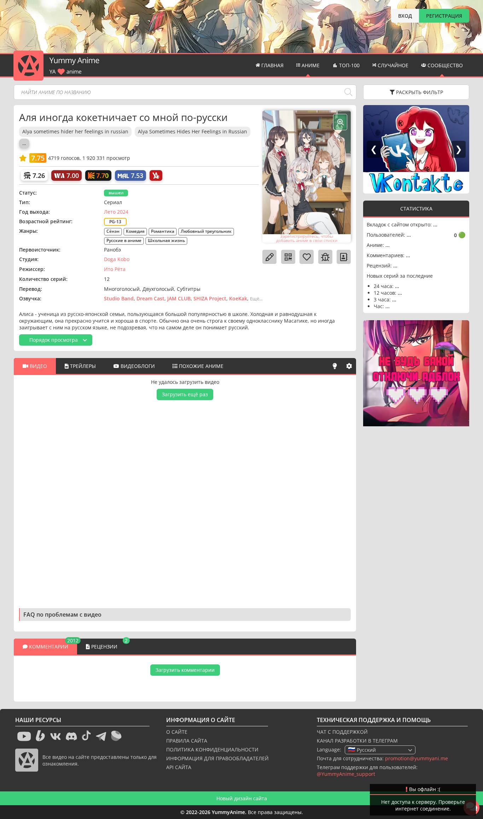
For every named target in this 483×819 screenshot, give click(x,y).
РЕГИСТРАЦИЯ (444, 15)
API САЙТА (178, 767)
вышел (116, 193)
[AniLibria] (156, 175)
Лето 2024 (116, 211)
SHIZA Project (209, 298)
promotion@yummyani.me (416, 758)
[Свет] (335, 366)
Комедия (135, 231)
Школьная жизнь (166, 240)
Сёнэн (113, 231)
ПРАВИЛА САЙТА (186, 740)
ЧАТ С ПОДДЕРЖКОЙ (342, 731)
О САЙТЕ (176, 731)
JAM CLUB (179, 298)
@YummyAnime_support (346, 774)
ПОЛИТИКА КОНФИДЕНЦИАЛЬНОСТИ (212, 749)
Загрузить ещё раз (185, 394)
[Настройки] (349, 366)
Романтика (162, 231)
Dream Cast (150, 298)
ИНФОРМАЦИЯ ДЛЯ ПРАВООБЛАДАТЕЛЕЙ (217, 758)
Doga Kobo (116, 259)
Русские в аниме (123, 240)
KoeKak (238, 298)
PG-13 (115, 222)
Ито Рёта (115, 269)
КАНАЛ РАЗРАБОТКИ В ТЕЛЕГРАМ (357, 740)
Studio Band (119, 298)
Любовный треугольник (206, 231)
